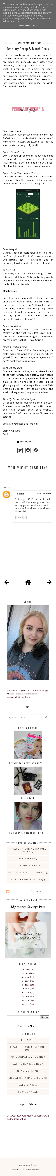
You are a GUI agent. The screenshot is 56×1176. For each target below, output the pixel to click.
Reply (21, 517)
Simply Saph (24, 1165)
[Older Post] (49, 583)
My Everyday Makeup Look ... (28, 833)
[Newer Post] (7, 583)
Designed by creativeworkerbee (28, 1170)
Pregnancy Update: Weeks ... (28, 762)
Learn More (23, 25)
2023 (27, 981)
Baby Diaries (28, 1085)
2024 (27, 977)
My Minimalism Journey (25, 873)
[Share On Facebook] (27, 450)
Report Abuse (28, 1104)
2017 (27, 1004)
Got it (36, 25)
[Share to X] (19, 450)
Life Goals (28, 797)
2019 (27, 997)
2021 (27, 989)
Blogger (34, 1026)
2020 (27, 993)
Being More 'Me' (28, 1071)
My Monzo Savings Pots (28, 907)
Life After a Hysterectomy (28, 1078)
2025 (27, 973)
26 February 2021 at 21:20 (43, 493)
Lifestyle (24, 859)
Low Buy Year (26, 866)
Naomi (20, 493)
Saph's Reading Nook (25, 880)
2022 (27, 985)
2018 (27, 1001)
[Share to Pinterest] (35, 450)
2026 (28, 969)
